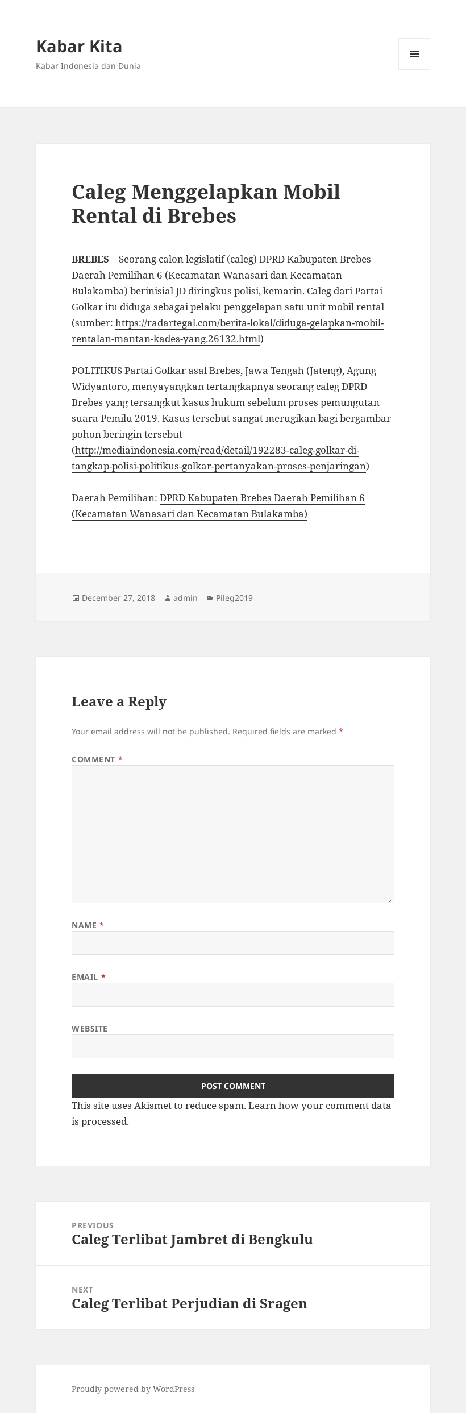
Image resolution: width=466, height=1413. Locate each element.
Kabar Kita (79, 46)
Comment (97, 759)
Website (90, 1028)
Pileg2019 (234, 597)
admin (185, 597)
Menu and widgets (414, 69)
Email (89, 976)
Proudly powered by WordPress (133, 1388)
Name (88, 925)
